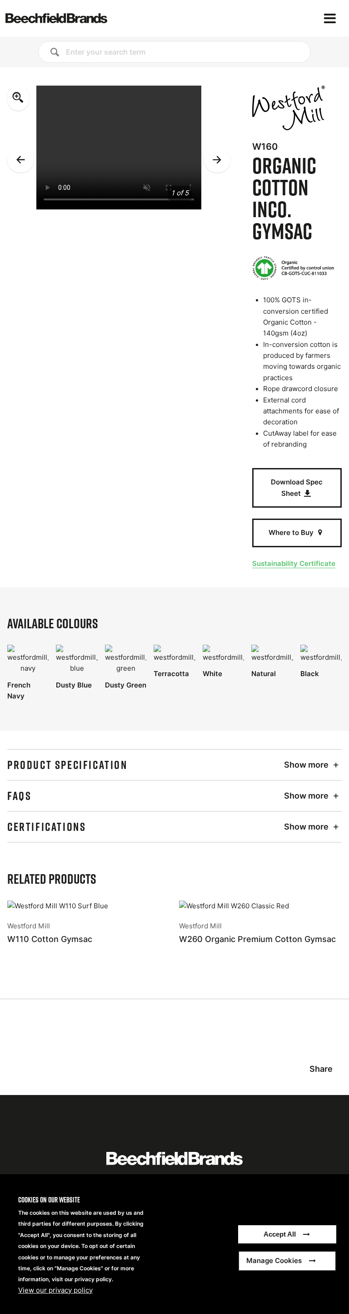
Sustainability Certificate (293, 563)
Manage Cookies (274, 1260)
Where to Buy (292, 532)
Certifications (46, 827)
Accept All (280, 1234)
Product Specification (67, 765)
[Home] (56, 18)
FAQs (19, 796)
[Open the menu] (330, 18)
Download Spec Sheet (297, 487)
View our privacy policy (55, 1290)
